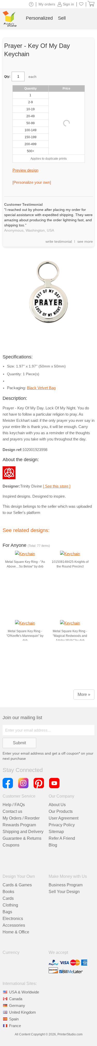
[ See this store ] (56, 486)
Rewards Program (19, 825)
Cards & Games (17, 885)
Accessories (14, 925)
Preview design (25, 170)
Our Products (61, 811)
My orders (47, 4)
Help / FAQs (14, 804)
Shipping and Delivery (23, 831)
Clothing (10, 905)
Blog (53, 845)
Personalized (39, 18)
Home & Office (16, 932)
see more (85, 241)
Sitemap (56, 831)
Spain (14, 1019)
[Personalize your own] (31, 182)
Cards (8, 898)
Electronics (13, 918)
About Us (57, 804)
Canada (15, 999)
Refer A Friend (62, 838)
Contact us (12, 811)
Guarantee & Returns (22, 838)
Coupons (11, 845)
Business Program (66, 885)
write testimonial (59, 241)
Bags (7, 912)
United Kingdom (22, 1012)
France (15, 1025)
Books (8, 891)
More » (84, 694)
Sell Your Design (64, 891)
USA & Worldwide (24, 992)
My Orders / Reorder (21, 818)
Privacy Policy (62, 825)
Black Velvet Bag (41, 388)
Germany (17, 1005)
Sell (62, 18)
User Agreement (63, 818)
